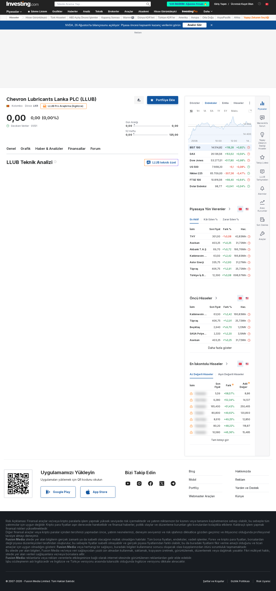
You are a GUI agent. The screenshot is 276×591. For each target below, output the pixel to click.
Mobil (192, 479)
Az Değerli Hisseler (201, 374)
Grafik (26, 149)
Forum (95, 149)
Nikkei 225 (196, 173)
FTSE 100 (195, 179)
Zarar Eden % (231, 219)
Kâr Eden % (211, 219)
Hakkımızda (243, 471)
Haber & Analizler (49, 149)
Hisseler (14, 17)
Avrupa (195, 17)
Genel (11, 149)
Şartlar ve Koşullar (213, 581)
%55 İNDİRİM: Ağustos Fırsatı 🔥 (188, 4)
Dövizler (195, 102)
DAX (192, 153)
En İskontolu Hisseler (206, 364)
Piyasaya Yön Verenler (208, 209)
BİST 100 (195, 147)
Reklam (240, 479)
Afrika (237, 17)
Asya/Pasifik (224, 17)
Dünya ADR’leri (146, 17)
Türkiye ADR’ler (166, 17)
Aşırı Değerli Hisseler (231, 374)
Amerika (183, 17)
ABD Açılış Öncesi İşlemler (83, 17)
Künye (239, 496)
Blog (192, 471)
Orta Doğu (208, 17)
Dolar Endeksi (198, 186)
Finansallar (77, 149)
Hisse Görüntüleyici (165, 11)
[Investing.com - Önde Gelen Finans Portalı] (22, 4)
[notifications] (259, 4)
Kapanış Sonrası (110, 17)
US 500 (194, 166)
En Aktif (194, 219)
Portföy (194, 488)
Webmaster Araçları (202, 496)
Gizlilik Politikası (240, 581)
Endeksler (211, 102)
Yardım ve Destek (247, 488)
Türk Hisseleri (58, 17)
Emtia (225, 102)
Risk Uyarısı (263, 581)
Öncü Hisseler (201, 298)
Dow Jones (196, 160)
